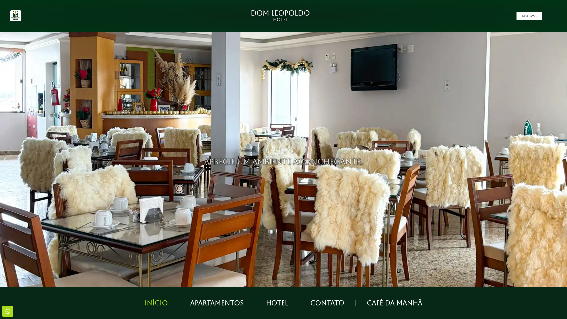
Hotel (277, 303)
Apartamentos (217, 303)
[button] (5, 159)
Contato (327, 303)
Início (156, 303)
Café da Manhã (394, 303)
